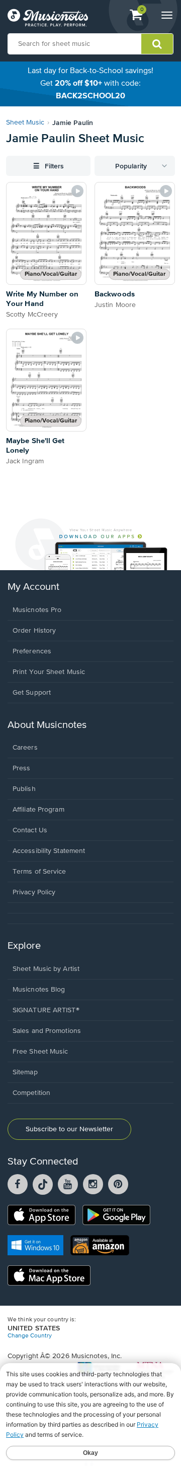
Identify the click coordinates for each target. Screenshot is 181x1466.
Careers (25, 747)
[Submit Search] (157, 44)
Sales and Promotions (47, 1030)
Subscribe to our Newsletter (69, 1129)
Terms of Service (39, 871)
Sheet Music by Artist (46, 968)
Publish (24, 788)
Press (22, 768)
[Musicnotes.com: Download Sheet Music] (48, 17)
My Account (33, 587)
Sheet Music (25, 122)
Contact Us (30, 830)
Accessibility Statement (49, 850)
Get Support (32, 692)
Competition (31, 1092)
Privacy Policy (34, 892)
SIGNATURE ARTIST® (46, 1010)
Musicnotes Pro (37, 610)
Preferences (32, 651)
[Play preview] (77, 191)
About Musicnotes (47, 725)
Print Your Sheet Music (49, 672)
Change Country (30, 1336)
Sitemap (25, 1072)
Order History (34, 630)
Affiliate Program (38, 809)
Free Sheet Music (40, 1051)
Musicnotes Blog (39, 989)
